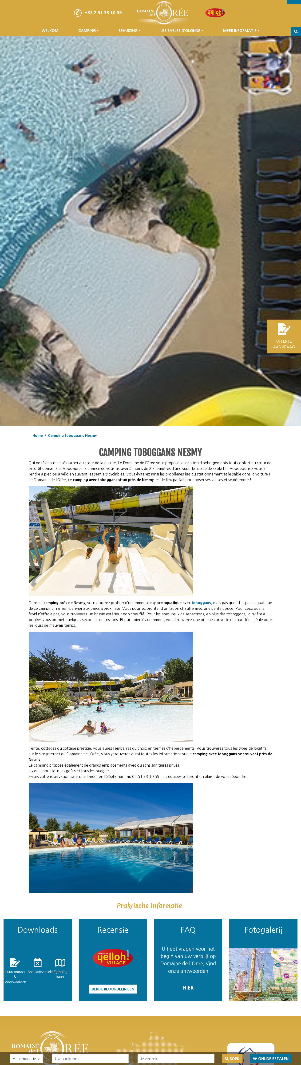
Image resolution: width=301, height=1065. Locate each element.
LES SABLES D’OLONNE (180, 30)
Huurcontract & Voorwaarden (15, 977)
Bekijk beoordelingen (113, 989)
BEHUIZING (128, 30)
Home (37, 435)
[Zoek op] (296, 31)
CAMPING (87, 30)
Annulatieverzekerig (38, 972)
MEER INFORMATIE (240, 30)
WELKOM (50, 30)
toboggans (201, 603)
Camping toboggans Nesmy (72, 435)
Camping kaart (60, 974)
